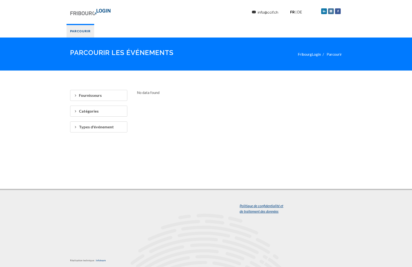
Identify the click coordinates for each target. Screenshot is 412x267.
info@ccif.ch (268, 12)
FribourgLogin (309, 54)
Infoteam (101, 260)
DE (299, 12)
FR (292, 12)
